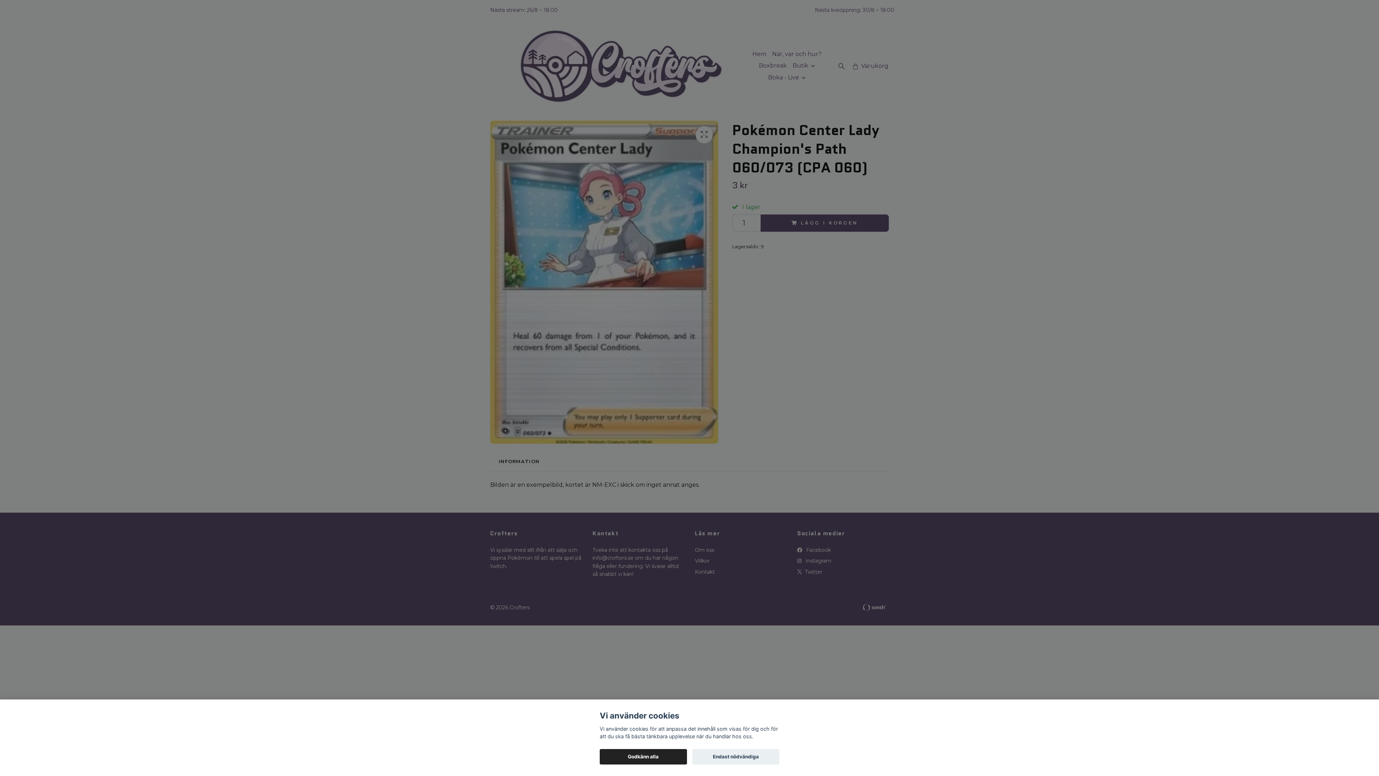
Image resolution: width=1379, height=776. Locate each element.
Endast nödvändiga (736, 756)
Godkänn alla (643, 756)
